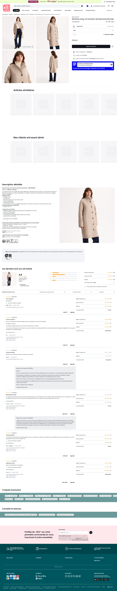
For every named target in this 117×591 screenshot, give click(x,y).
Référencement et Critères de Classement (33, 586)
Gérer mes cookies (13, 588)
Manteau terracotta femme (74, 496)
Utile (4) (65, 364)
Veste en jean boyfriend (105, 496)
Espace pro (109, 10)
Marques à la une (78, 10)
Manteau (32, 14)
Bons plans (35, 10)
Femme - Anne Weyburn (11, 496)
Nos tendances (58, 10)
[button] (112, 6)
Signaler (72, 312)
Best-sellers (68, 10)
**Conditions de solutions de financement (35, 588)
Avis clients (83, 586)
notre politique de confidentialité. (80, 539)
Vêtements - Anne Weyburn (26, 496)
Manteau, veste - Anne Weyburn (43, 496)
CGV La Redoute (6, 586)
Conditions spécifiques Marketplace (17, 586)
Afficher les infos (58, 566)
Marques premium (90, 10)
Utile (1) (65, 312)
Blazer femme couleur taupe (90, 496)
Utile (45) (64, 482)
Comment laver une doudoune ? (47, 514)
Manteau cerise (9, 499)
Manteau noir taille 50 (65, 499)
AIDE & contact (9, 557)
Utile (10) (64, 414)
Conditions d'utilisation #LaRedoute (93, 586)
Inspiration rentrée (46, 10)
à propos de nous (68, 557)
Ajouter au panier (91, 46)
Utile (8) (65, 456)
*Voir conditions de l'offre (64, 535)
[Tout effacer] (82, 6)
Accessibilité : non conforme (50, 588)
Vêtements (16, 14)
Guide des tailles (109, 34)
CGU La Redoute (76, 586)
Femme (11, 14)
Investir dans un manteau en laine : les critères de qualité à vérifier (21, 514)
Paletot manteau (19, 499)
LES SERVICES (38, 557)
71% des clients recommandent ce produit (96, 286)
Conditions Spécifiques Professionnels (65, 586)
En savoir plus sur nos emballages (12, 236)
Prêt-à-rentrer (25, 10)
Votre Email (61, 529)
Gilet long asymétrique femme (49, 499)
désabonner (79, 538)
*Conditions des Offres (22, 588)
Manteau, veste (24, 14)
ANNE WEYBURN (75, 17)
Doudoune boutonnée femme (33, 499)
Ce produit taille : (90, 282)
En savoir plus (107, 576)
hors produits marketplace (85, 64)
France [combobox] (110, 586)
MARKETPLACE (97, 560)
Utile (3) (65, 345)
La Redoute (5, 14)
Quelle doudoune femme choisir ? (65, 514)
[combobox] (52, 292)
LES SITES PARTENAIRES (99, 557)
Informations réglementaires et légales (49, 586)
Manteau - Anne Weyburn (59, 496)
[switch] (95, 64)
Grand (94, 282)
